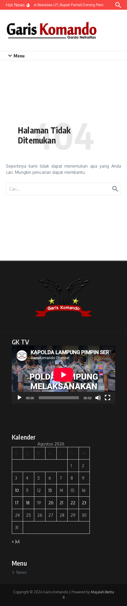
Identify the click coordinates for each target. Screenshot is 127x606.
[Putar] (19, 398)
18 (28, 502)
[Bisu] (98, 398)
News (21, 572)
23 (84, 502)
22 (73, 502)
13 (50, 490)
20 (50, 502)
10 (17, 490)
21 (61, 502)
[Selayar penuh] (107, 398)
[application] (63, 375)
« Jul (16, 541)
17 (17, 502)
